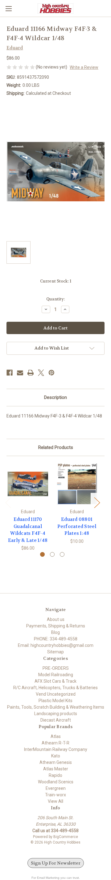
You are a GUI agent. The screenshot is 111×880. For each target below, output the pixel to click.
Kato (55, 755)
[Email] (20, 372)
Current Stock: (55, 281)
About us (55, 619)
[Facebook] (9, 372)
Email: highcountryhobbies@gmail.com (55, 645)
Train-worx (55, 794)
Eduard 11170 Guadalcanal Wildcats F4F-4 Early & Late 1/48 (27, 529)
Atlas (56, 736)
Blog (55, 632)
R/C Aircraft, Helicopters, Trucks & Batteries (55, 687)
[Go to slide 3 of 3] (62, 554)
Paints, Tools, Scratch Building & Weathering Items (55, 707)
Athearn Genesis (55, 762)
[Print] (30, 372)
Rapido (55, 775)
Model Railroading (55, 674)
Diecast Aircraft (55, 720)
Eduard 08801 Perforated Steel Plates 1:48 (77, 526)
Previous (8, 502)
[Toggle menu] (8, 8)
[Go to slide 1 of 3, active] (42, 554)
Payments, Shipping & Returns (55, 625)
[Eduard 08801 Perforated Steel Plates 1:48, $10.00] (76, 483)
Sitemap (55, 651)
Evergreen (56, 788)
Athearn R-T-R (55, 742)
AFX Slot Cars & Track (55, 681)
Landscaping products (55, 713)
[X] (41, 372)
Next (97, 502)
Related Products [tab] (55, 447)
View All (55, 801)
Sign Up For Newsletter (55, 863)
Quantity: (55, 299)
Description (55, 397)
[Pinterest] (51, 372)
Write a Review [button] (84, 67)
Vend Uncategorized (56, 694)
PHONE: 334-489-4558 (55, 638)
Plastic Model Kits (55, 700)
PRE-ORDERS (56, 668)
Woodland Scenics (55, 781)
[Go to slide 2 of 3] (52, 554)
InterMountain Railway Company (55, 749)
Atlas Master (55, 768)
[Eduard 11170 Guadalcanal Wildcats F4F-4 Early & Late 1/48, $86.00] (27, 483)
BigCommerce (65, 837)
